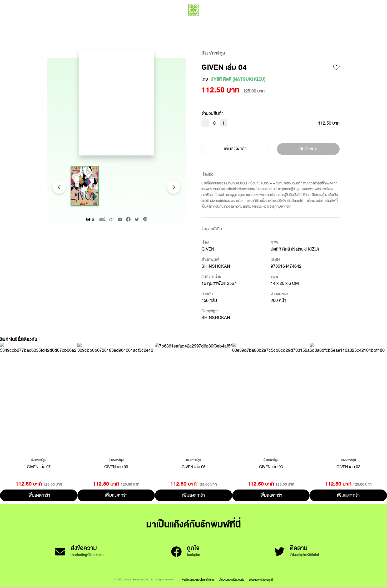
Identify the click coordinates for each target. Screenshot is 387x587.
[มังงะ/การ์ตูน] (38, 459)
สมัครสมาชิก (329, 21)
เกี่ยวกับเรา (212, 29)
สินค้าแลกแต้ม (171, 29)
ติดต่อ (245, 29)
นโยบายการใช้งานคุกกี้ (261, 580)
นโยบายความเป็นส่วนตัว (231, 580)
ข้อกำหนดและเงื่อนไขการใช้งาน (198, 580)
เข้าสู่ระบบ (305, 21)
